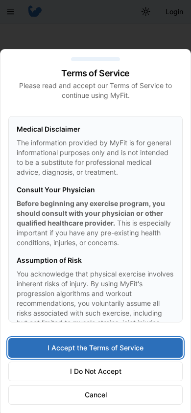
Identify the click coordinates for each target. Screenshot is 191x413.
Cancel (96, 394)
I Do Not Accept (95, 371)
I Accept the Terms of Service (95, 348)
